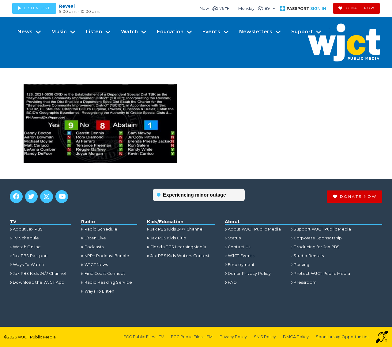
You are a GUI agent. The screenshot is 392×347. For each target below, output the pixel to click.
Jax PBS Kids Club (168, 238)
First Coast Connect (105, 273)
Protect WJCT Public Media (322, 273)
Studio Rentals (309, 255)
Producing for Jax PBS (316, 247)
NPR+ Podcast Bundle (107, 255)
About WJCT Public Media (254, 229)
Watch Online (27, 247)
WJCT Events (241, 255)
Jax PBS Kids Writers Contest (179, 255)
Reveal (67, 6)
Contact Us (239, 247)
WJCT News (96, 264)
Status (234, 238)
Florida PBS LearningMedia (178, 247)
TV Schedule (26, 238)
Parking (301, 264)
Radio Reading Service (108, 282)
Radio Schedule (101, 229)
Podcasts (94, 247)
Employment (241, 264)
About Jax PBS (28, 229)
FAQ (232, 282)
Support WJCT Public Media (322, 229)
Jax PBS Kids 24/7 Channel (39, 273)
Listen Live (95, 238)
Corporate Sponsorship (318, 238)
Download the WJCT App (38, 282)
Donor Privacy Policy (249, 273)
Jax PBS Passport (30, 255)
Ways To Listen (99, 291)
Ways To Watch (28, 264)
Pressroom (305, 282)
